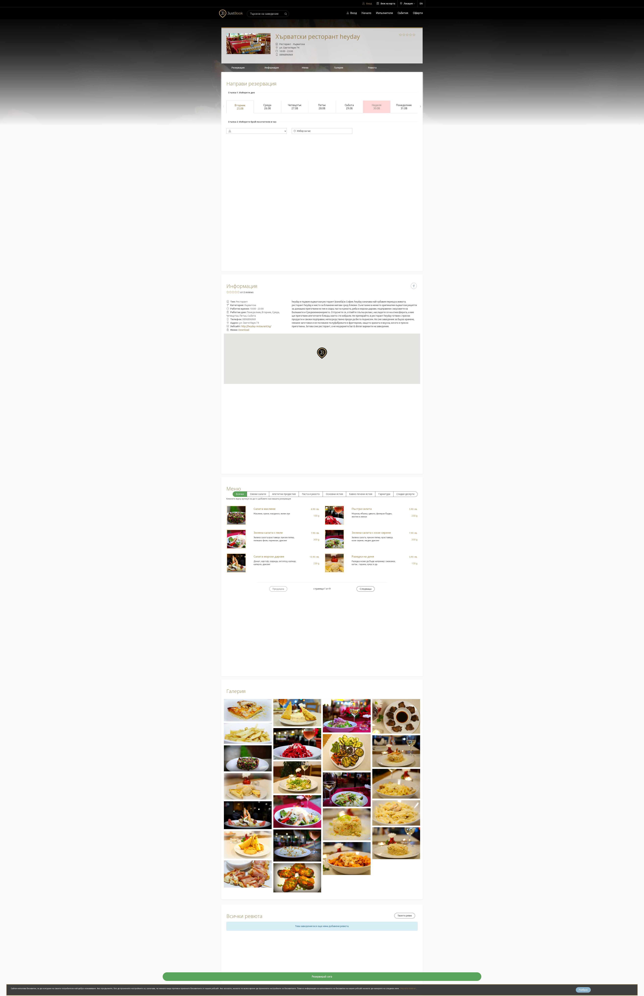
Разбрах (583, 989)
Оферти (418, 12)
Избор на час (304, 131)
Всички (240, 494)
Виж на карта (387, 3)
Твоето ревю (404, 915)
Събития (403, 12)
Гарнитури (384, 494)
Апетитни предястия (284, 494)
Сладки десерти (405, 494)
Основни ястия (334, 494)
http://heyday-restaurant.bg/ (256, 326)
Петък (322, 107)
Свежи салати (258, 494)
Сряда (267, 107)
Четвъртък (294, 107)
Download (243, 330)
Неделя (376, 107)
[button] (322, 353)
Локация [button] (408, 3)
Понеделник (404, 107)
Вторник (240, 107)
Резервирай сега (322, 976)
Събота (349, 107)
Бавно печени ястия (360, 494)
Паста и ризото (311, 494)
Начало (366, 12)
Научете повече (408, 988)
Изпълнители (384, 12)
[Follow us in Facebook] (414, 286)
